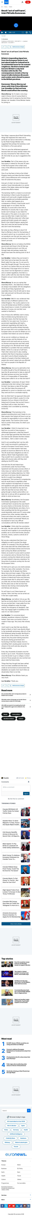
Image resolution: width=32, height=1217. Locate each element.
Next (18, 1172)
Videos (19, 1179)
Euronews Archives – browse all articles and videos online (7, 1188)
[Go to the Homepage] (6, 2)
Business (3, 1168)
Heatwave (23, 1138)
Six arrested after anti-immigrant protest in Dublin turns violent (13, 694)
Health (26, 1130)
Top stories (7, 958)
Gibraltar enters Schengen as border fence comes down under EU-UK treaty (13, 700)
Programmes (5, 1183)
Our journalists (21, 1183)
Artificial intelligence (16, 1134)
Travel (19, 1176)
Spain (23, 1125)
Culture (3, 1179)
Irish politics (16, 714)
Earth (2, 1172)
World (10, 6)
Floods (16, 1146)
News (5, 6)
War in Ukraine (11, 1125)
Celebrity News (10, 1138)
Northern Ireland (9, 718)
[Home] (1, 6)
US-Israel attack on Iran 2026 (16, 1121)
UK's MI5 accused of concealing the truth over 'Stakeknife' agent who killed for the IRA (13, 706)
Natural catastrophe (21, 1142)
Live (28, 2)
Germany (16, 1130)
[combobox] (16, 1110)
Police (6, 1130)
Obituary (7, 1142)
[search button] (29, 1110)
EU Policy (20, 1168)
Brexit (5, 714)
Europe (3, 1165)
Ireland (21, 718)
